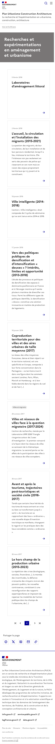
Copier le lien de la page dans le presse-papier (35, 641)
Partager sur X (13, 641)
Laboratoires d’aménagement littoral (28, 84)
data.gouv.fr (28, 720)
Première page (15, 623)
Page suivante (35, 623)
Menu (51, 3)
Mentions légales (28, 728)
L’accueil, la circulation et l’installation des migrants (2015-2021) (28, 137)
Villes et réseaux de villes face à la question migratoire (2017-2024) (28, 423)
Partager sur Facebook (6, 641)
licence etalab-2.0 (9, 740)
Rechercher (46, 3)
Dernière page (40, 623)
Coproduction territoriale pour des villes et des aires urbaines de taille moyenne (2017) (26, 343)
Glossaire (16, 728)
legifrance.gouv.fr (10, 720)
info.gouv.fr (7, 714)
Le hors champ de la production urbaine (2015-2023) (26, 563)
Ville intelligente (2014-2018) (28, 204)
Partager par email (28, 641)
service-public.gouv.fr (27, 714)
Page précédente (20, 623)
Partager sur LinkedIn (20, 641)
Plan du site (6, 728)
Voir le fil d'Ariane (9, 27)
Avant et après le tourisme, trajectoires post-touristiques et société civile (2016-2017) (27, 491)
